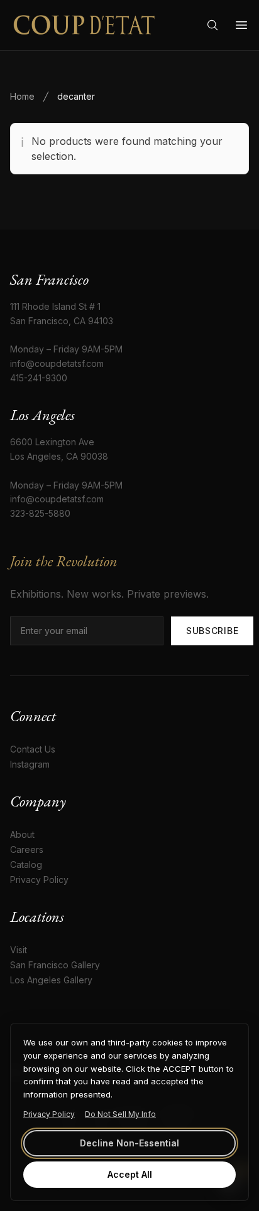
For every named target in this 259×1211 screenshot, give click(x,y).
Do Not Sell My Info (120, 1114)
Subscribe (212, 630)
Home (22, 96)
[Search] (212, 25)
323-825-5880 (40, 513)
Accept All (129, 1174)
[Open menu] (241, 25)
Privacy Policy (49, 1114)
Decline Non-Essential (129, 1143)
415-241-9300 (38, 378)
